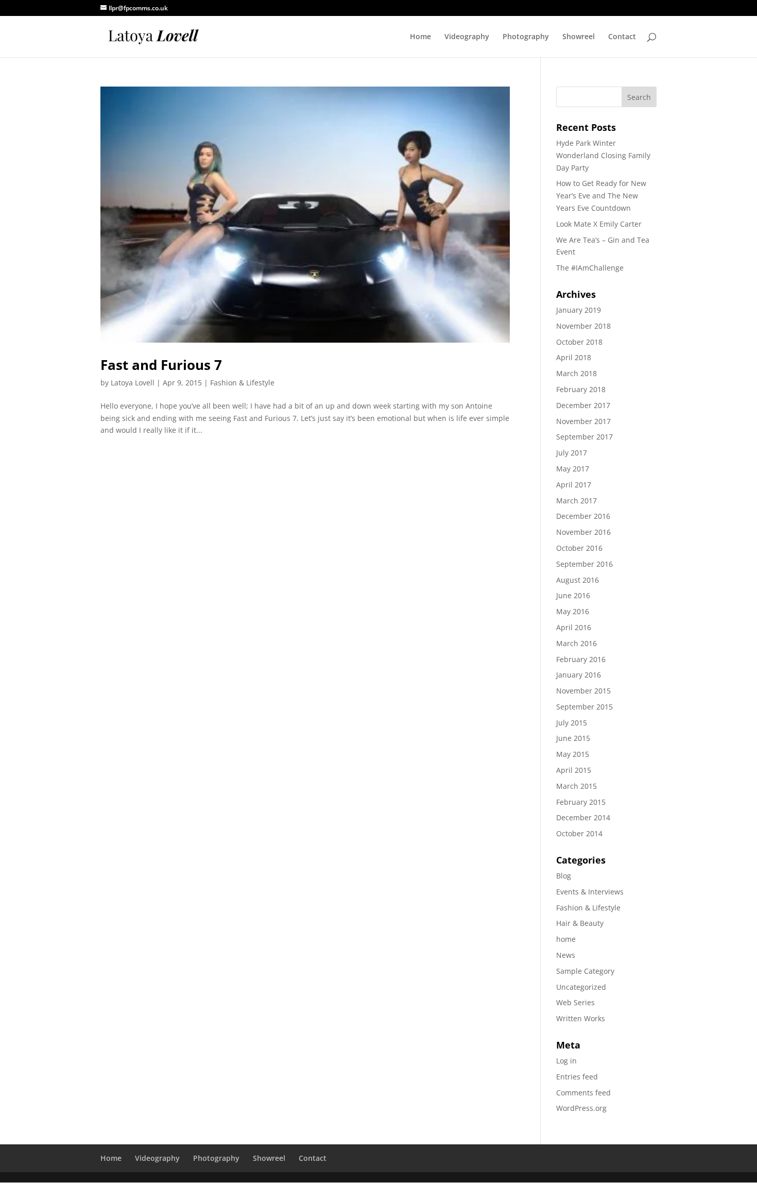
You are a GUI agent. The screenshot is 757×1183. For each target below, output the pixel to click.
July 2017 (571, 453)
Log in (566, 1061)
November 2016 (583, 532)
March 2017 (576, 500)
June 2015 (573, 738)
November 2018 (583, 326)
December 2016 (583, 516)
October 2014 (579, 833)
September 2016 (584, 564)
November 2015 (583, 691)
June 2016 (573, 595)
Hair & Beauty (580, 923)
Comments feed (583, 1092)
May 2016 (572, 611)
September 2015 (584, 707)
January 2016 (578, 675)
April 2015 (573, 770)
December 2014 (583, 817)
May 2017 (572, 469)
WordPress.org (581, 1108)
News (565, 955)
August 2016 (577, 580)
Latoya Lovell (132, 382)
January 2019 (578, 310)
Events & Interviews (590, 892)
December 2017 (583, 405)
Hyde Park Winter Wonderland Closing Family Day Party (603, 155)
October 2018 (579, 342)
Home (420, 37)
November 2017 (583, 421)
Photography (526, 37)
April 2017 (573, 484)
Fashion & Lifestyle (242, 382)
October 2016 (579, 548)
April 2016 (573, 627)
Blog (563, 876)
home (566, 939)
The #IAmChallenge (590, 268)
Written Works (580, 1018)
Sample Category (585, 971)
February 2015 (581, 802)
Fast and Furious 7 (161, 365)
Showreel (578, 37)
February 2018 (581, 389)
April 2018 (573, 357)
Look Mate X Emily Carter (599, 224)
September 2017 (584, 437)
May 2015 (572, 754)
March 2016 (576, 643)
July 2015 (571, 723)
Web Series (575, 1002)
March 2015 (576, 786)
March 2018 (576, 373)
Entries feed (577, 1076)
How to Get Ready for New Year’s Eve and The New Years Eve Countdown (601, 195)
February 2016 (581, 659)
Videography (466, 37)
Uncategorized (581, 987)
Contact (622, 37)
